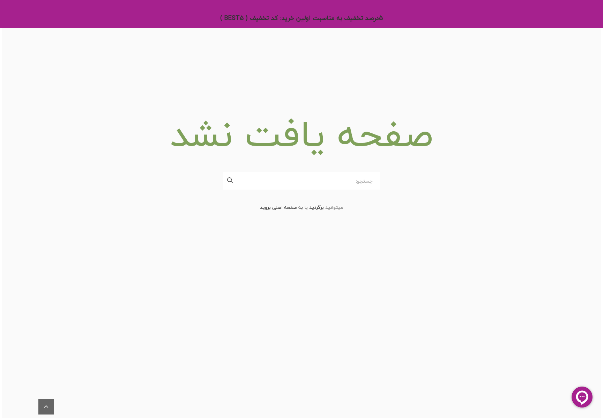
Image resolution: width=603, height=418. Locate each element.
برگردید (316, 207)
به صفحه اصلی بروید (281, 207)
